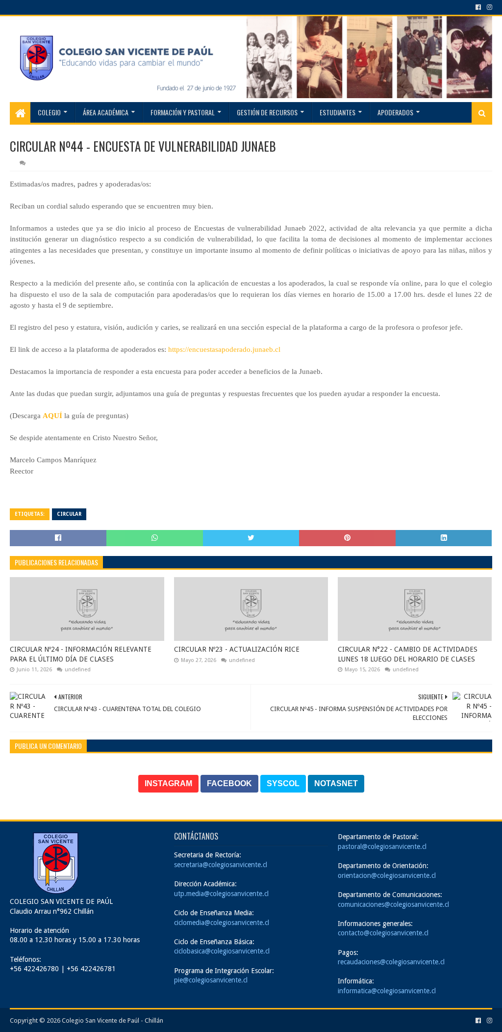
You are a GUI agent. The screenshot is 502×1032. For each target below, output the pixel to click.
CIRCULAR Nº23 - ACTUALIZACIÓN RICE (237, 649)
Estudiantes (337, 112)
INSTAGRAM (168, 783)
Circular (69, 514)
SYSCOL (283, 783)
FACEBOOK (229, 783)
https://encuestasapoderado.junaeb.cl (223, 349)
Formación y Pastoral (183, 112)
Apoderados (395, 112)
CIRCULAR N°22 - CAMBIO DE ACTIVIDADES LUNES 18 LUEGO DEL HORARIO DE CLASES (407, 654)
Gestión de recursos (267, 112)
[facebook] (478, 7)
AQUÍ (52, 416)
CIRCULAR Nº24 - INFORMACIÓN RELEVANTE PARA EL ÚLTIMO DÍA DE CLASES (80, 654)
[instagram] (488, 7)
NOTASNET (336, 783)
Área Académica (105, 112)
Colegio (49, 112)
